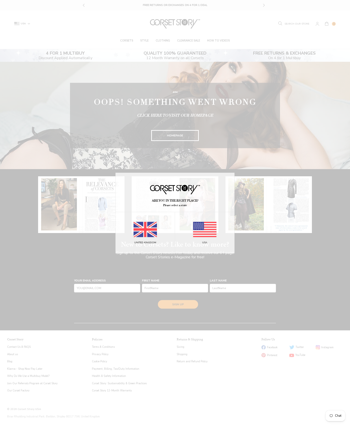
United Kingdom (145, 242)
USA (204, 242)
